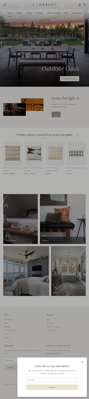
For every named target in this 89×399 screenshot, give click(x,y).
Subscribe (52, 387)
